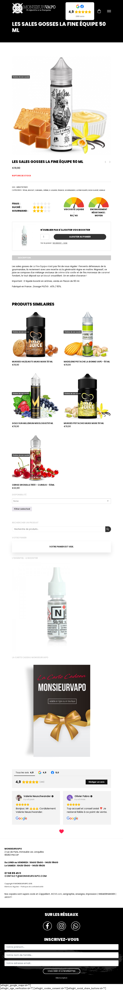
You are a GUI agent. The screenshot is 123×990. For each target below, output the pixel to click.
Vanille (102, 190)
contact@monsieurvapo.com (25, 883)
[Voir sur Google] (19, 798)
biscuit (47, 275)
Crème (45, 190)
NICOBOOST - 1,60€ (60, 243)
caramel (105, 272)
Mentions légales (11, 893)
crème (61, 272)
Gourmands (70, 190)
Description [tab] (24, 257)
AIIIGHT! (8, 904)
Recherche (108, 529)
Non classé (93, 190)
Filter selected (22, 509)
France (61, 190)
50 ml (25, 190)
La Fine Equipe (82, 190)
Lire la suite (19, 305)
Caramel (38, 190)
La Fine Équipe (40, 266)
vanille (73, 272)
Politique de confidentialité (32, 893)
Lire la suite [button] (73, 819)
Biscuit (31, 190)
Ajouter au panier (80, 236)
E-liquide (53, 190)
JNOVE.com (56, 901)
